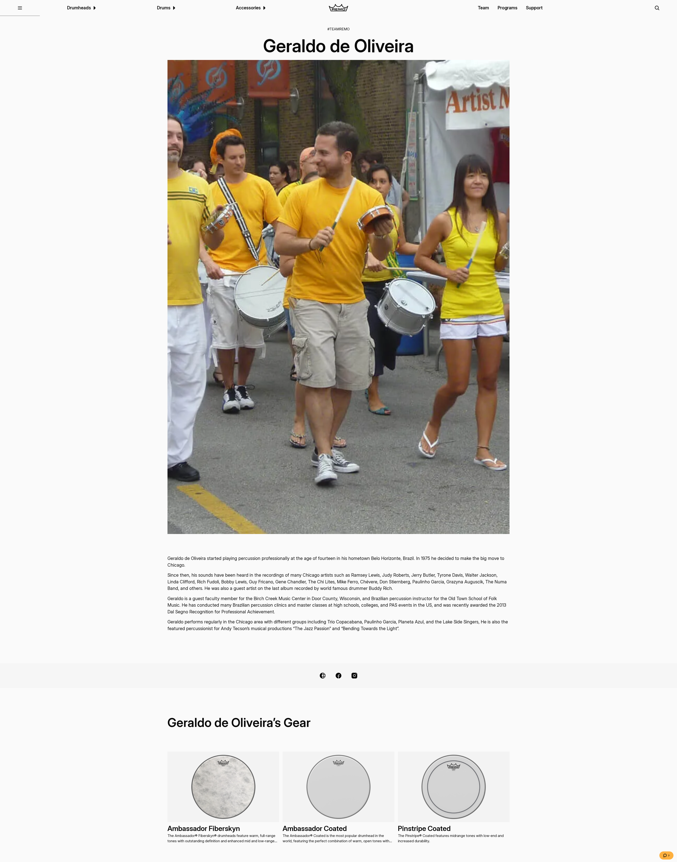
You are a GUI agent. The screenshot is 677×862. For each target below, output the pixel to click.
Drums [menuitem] (163, 7)
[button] (20, 8)
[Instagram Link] (354, 675)
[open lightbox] (338, 297)
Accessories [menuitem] (248, 7)
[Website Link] (322, 675)
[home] (338, 8)
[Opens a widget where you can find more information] (666, 855)
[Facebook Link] (338, 675)
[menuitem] (94, 8)
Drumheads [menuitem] (79, 7)
